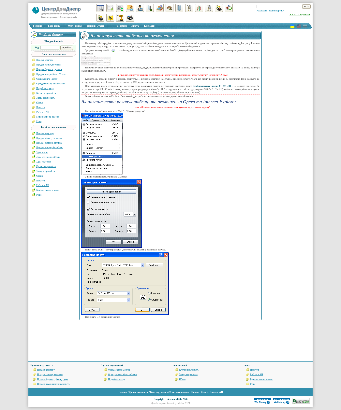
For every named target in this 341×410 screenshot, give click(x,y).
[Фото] (96, 60)
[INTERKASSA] (301, 403)
